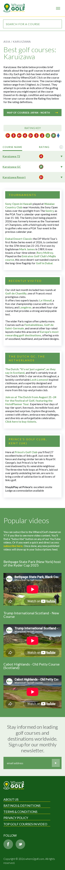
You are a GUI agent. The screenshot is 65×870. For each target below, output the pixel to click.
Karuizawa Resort (14, 177)
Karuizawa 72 (11, 156)
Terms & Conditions (20, 812)
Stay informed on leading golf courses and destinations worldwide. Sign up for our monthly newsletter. (33, 738)
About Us (10, 799)
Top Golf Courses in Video (25, 824)
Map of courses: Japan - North (28, 112)
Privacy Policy (15, 818)
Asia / (7, 41)
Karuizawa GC (12, 166)
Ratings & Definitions (21, 805)
